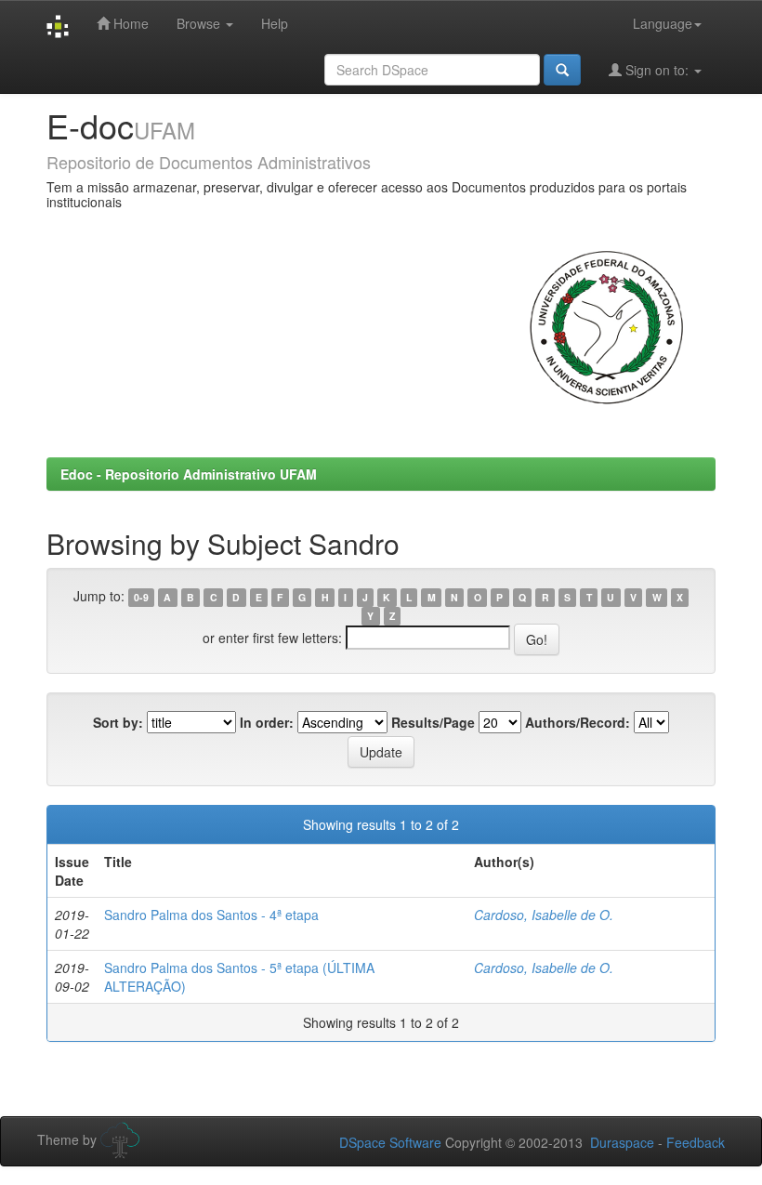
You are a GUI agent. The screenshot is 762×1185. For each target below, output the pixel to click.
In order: (267, 722)
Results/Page (433, 722)
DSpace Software (390, 1142)
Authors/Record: (577, 722)
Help (274, 23)
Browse (200, 23)
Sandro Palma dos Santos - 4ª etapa (211, 914)
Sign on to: (657, 69)
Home (129, 23)
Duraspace (622, 1142)
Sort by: (118, 722)
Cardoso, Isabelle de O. (543, 914)
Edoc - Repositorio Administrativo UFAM (188, 474)
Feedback (695, 1142)
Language (662, 23)
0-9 (141, 597)
